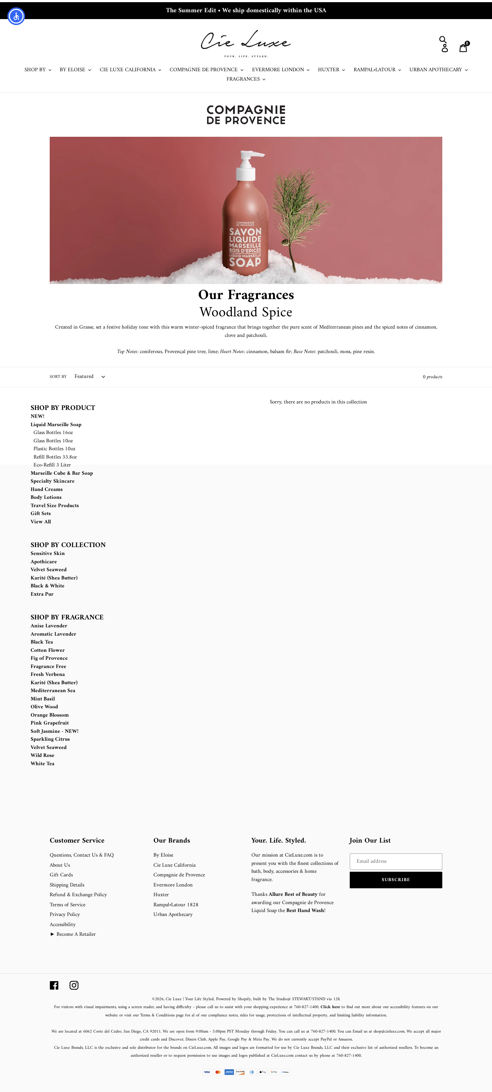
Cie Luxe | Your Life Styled (190, 999)
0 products (432, 377)
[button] (396, 880)
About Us (60, 865)
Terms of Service (67, 905)
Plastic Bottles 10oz (54, 449)
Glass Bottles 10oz (53, 441)
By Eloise (163, 855)
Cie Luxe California (174, 865)
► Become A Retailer (73, 934)
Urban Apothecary (173, 915)
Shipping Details (67, 885)
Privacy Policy (65, 915)
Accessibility (63, 925)
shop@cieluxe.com (389, 1031)
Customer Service (77, 841)
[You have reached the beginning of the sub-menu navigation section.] (31, 400)
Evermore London (173, 885)
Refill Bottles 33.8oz (55, 457)
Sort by (58, 377)
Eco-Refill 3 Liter (52, 465)
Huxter (161, 895)
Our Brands (171, 841)
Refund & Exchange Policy (78, 895)
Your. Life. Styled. (278, 841)
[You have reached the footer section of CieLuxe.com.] (124, 484)
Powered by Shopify (233, 999)
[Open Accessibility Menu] (16, 16)
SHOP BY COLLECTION (68, 545)
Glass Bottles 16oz (53, 433)
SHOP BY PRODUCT (63, 408)
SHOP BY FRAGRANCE (67, 618)
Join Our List (370, 841)
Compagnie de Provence (179, 875)
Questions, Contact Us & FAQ (82, 855)
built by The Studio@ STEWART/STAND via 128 (296, 999)
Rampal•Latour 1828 (175, 905)
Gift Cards (61, 875)
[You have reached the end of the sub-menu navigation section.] (31, 832)
